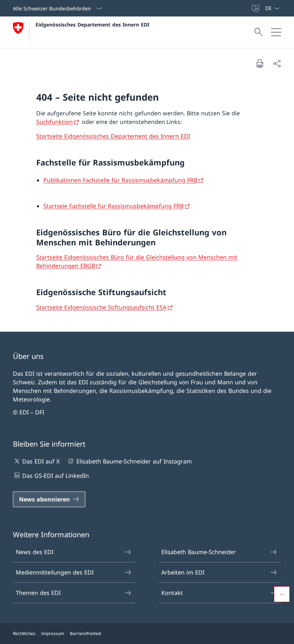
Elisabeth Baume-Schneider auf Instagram (133, 461)
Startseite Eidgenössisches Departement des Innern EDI (113, 136)
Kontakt (172, 593)
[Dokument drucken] (259, 63)
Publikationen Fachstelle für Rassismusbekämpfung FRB (120, 180)
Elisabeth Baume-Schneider (198, 552)
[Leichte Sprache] (256, 8)
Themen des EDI (38, 593)
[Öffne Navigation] (276, 32)
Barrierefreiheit (85, 633)
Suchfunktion (54, 122)
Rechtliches (24, 633)
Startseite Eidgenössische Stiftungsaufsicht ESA (101, 307)
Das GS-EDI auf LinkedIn (55, 476)
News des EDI (34, 552)
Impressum (52, 633)
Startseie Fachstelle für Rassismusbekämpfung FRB (113, 206)
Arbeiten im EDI (182, 572)
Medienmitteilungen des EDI (55, 572)
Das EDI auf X (41, 461)
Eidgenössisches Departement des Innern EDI (92, 24)
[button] (282, 594)
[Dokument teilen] (276, 63)
